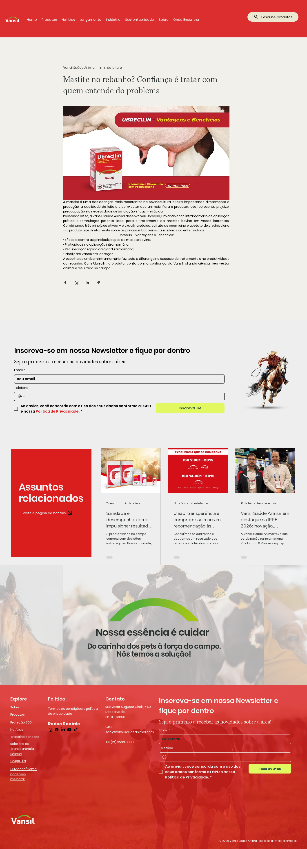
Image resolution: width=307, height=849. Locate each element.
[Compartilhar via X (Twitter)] (76, 283)
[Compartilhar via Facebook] (65, 283)
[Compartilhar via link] (98, 283)
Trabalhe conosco (24, 737)
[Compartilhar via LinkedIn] (87, 283)
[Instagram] (50, 729)
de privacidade (60, 713)
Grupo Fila (18, 761)
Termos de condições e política (73, 708)
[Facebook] (56, 729)
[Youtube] (69, 729)
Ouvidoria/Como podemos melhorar (23, 774)
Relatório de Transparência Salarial (22, 749)
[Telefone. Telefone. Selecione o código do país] (21, 396)
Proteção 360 (21, 722)
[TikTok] (75, 729)
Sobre (14, 707)
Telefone (21, 388)
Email (19, 370)
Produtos (17, 714)
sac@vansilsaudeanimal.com (129, 732)
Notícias (16, 729)
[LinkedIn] (63, 729)
